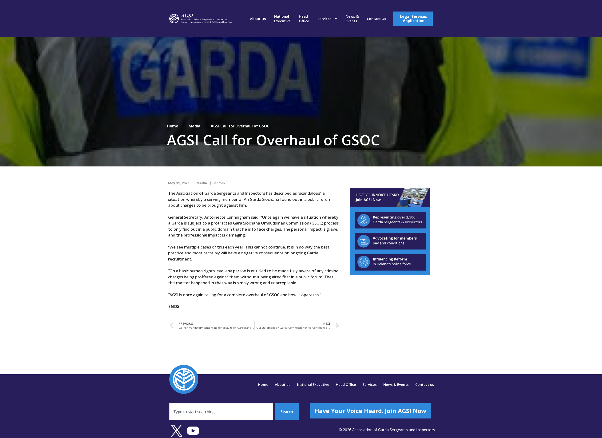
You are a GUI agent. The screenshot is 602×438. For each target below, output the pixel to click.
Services (324, 18)
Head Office (304, 18)
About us (258, 18)
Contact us (376, 18)
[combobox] (221, 411)
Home (172, 126)
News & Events (352, 18)
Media (194, 126)
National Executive (282, 18)
